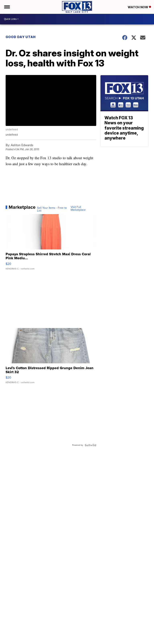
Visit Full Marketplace (78, 208)
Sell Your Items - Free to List (52, 209)
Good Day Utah (21, 37)
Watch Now (138, 7)
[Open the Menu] (6, 7)
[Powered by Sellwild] (90, 445)
